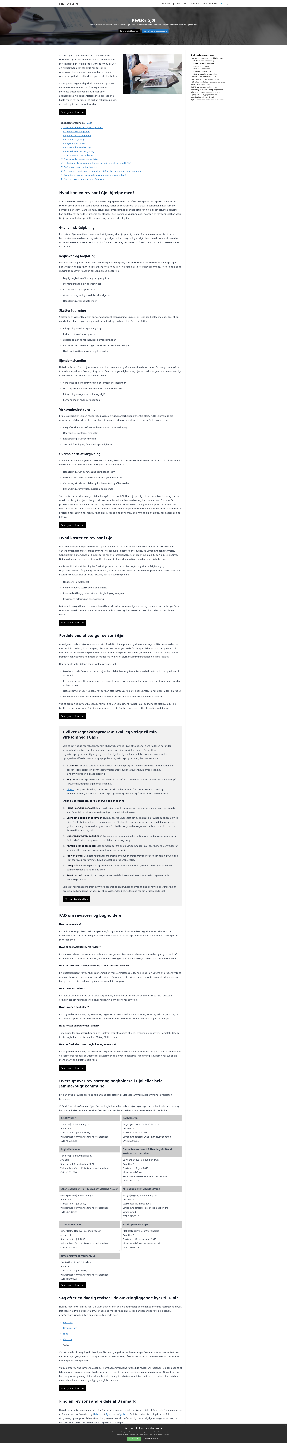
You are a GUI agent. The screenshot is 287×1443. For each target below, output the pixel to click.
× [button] (285, 1426)
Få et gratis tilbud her (129, 31)
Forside (166, 3)
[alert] (143, 1433)
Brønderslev (70, 1327)
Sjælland (195, 3)
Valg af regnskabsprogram (155, 31)
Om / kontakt (210, 3)
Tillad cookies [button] (134, 1439)
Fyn (185, 3)
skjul (89, 123)
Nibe (65, 1333)
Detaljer (167, 1434)
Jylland (176, 3)
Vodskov (67, 1339)
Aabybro (68, 1322)
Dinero (70, 789)
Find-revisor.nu (68, 3)
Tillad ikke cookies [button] (151, 1439)
